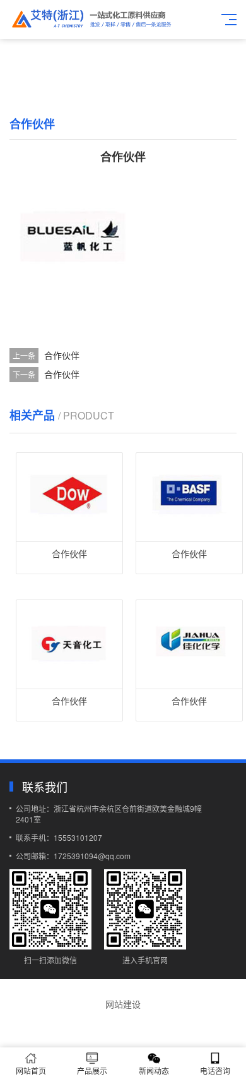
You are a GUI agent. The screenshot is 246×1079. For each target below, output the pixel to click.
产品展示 (92, 1070)
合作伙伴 (61, 355)
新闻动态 (154, 1070)
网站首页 (31, 1070)
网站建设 (123, 1004)
